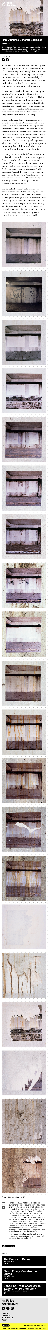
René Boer (6, 44)
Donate (5, 1314)
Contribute (6, 1316)
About (4, 1320)
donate (6, 1325)
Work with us (7, 1318)
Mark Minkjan (9, 1261)
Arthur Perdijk (34, 97)
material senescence (32, 188)
